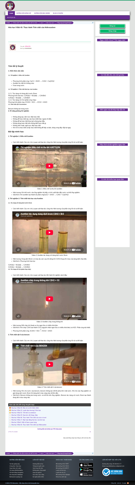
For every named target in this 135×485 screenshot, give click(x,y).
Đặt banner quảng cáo (15, 477)
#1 (90, 431)
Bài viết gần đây (11, 17)
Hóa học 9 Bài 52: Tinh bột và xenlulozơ (23, 412)
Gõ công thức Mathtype (16, 474)
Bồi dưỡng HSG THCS (62, 466)
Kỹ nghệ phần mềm (38, 477)
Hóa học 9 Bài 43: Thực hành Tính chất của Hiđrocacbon (28, 425)
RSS (128, 483)
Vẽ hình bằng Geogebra (16, 472)
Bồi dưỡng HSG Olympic (63, 474)
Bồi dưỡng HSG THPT (62, 464)
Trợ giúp (124, 483)
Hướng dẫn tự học (38, 464)
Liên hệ (119, 483)
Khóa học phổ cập (61, 477)
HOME (11, 13)
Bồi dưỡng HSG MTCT (62, 468)
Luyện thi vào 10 (60, 472)
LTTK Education (39, 481)
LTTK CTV (27, 46)
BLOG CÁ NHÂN (58, 13)
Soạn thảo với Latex (15, 468)
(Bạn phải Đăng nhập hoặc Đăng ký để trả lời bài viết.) (77, 438)
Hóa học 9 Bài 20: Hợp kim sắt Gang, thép (24, 415)
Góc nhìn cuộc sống (38, 474)
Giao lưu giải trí (37, 472)
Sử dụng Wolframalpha (16, 470)
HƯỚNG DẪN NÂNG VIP (23, 13)
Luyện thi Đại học (61, 470)
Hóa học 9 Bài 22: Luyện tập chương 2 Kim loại (26, 410)
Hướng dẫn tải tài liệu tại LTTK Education (49, 429)
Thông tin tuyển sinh (38, 466)
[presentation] (41, 330)
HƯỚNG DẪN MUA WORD (42, 13)
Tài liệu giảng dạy (14, 464)
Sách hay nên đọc (38, 468)
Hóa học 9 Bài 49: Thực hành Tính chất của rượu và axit (28, 417)
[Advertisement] (49, 35)
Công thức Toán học (15, 466)
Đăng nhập (112, 31)
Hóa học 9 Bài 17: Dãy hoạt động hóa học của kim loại (28, 420)
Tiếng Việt (113, 483)
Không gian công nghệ (39, 470)
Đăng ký (112, 26)
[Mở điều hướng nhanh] (92, 22)
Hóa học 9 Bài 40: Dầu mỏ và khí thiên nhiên (25, 408)
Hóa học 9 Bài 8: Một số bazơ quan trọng (24, 422)
